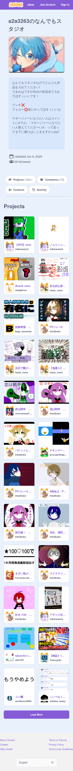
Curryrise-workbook (23, 577)
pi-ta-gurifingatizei (58, 454)
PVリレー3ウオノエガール (23, 491)
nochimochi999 (23, 701)
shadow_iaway (58, 701)
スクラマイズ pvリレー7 (58, 573)
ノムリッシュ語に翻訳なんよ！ (58, 244)
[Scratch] (16, 4)
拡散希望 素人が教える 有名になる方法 (23, 327)
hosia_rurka (56, 290)
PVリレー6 (56, 327)
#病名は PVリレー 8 (58, 491)
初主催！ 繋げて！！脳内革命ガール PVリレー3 (23, 532)
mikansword (21, 249)
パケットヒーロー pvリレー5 (23, 450)
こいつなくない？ (58, 696)
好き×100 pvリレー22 (23, 614)
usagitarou (21, 290)
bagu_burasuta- (23, 331)
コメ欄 (19, 696)
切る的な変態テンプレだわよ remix (58, 286)
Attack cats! (23, 286)
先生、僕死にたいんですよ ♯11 (58, 532)
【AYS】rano (23, 244)
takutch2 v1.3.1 (23, 655)
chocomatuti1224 (23, 413)
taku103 (19, 660)
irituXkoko (55, 331)
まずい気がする (23, 573)
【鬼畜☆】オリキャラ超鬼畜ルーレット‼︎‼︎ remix (58, 368)
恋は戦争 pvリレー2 (23, 409)
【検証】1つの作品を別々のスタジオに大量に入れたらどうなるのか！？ (58, 655)
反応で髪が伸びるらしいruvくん (23, 368)
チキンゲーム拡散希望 (58, 450)
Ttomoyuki (55, 660)
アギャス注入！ (58, 614)
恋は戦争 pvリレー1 (58, 409)
